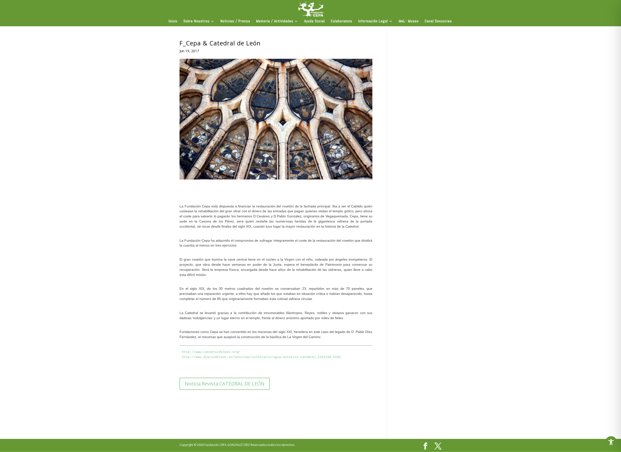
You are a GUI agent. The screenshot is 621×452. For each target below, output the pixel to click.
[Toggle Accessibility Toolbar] (611, 442)
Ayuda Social (314, 21)
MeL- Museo (409, 21)
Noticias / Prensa (235, 21)
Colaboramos (341, 21)
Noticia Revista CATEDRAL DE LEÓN (224, 383)
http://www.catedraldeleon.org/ (211, 352)
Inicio (173, 21)
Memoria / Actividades (274, 21)
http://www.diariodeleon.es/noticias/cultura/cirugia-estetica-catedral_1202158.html (261, 357)
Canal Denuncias (438, 21)
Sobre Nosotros (196, 21)
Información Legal (373, 21)
